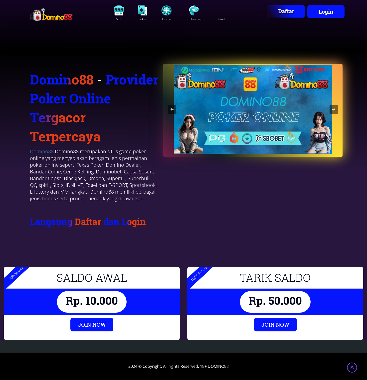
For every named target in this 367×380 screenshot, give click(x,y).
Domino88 (42, 151)
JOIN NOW (92, 324)
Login (326, 11)
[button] (172, 109)
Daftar (286, 11)
